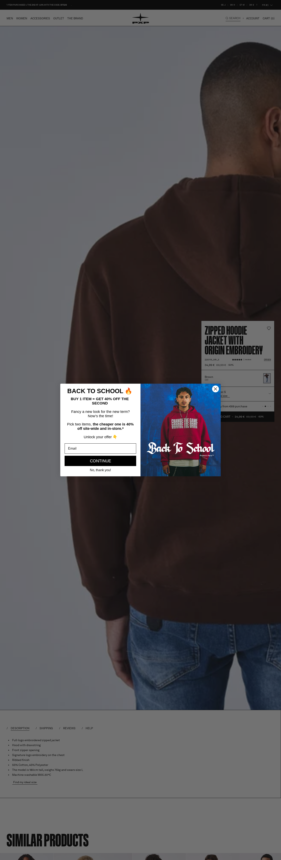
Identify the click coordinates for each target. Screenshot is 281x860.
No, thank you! (100, 470)
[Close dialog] (215, 389)
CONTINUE (100, 461)
